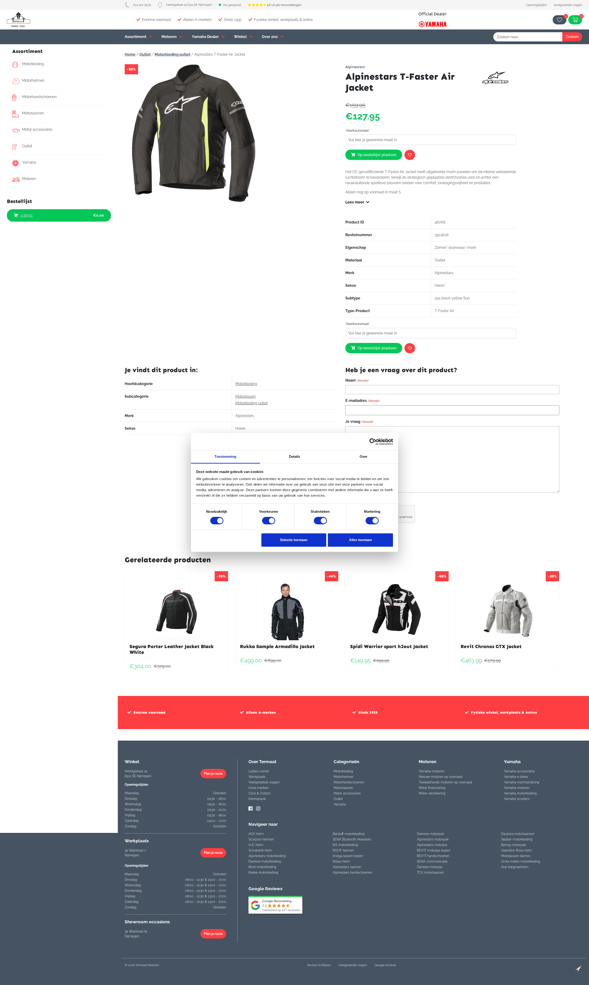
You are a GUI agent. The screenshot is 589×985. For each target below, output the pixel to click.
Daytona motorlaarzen (517, 834)
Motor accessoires (37, 129)
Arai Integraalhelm (514, 867)
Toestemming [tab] (225, 456)
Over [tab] (363, 456)
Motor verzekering (432, 793)
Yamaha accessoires (519, 771)
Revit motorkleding (262, 867)
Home (130, 54)
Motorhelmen (33, 80)
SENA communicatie (432, 861)
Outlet (27, 146)
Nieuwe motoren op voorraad (440, 777)
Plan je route (213, 773)
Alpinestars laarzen (347, 867)
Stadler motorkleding (516, 839)
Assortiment (136, 37)
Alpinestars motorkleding (267, 856)
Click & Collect (259, 793)
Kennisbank (257, 799)
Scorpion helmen (261, 839)
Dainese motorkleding (264, 861)
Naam (356, 380)
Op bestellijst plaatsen (377, 155)
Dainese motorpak (430, 834)
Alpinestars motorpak (433, 839)
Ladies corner (258, 771)
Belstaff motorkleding (348, 834)
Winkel (241, 37)
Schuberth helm (260, 850)
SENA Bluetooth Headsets (352, 839)
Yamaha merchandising (521, 782)
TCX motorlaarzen (430, 872)
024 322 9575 (142, 4)
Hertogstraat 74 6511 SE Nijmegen (189, 4)
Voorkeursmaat (358, 130)
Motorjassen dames (515, 856)
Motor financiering (432, 788)
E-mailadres (362, 400)
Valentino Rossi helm (516, 850)
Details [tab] (294, 456)
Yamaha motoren (431, 771)
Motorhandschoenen (39, 97)
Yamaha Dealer (206, 37)
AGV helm (256, 834)
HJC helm (255, 845)
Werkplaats (257, 777)
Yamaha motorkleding (520, 793)
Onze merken (258, 788)
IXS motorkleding (345, 845)
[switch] (268, 520)
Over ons (270, 37)
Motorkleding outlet (172, 54)
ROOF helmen (343, 850)
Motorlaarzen (33, 113)
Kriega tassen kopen (348, 856)
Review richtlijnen (319, 965)
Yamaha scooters (517, 799)
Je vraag (359, 421)
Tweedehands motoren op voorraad (445, 782)
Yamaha (29, 162)
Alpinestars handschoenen (352, 872)
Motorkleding (33, 64)
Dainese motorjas (430, 867)
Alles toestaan (360, 540)
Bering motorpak (513, 845)
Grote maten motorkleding (520, 861)
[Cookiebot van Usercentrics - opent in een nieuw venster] (373, 441)
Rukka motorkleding (263, 872)
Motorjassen (245, 396)
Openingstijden (536, 5)
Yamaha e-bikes (516, 777)
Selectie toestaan (293, 540)
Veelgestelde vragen (568, 5)
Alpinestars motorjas (432, 845)
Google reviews (385, 965)
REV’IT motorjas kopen (433, 850)
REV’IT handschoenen (433, 856)
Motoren (170, 37)
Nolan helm (341, 861)
